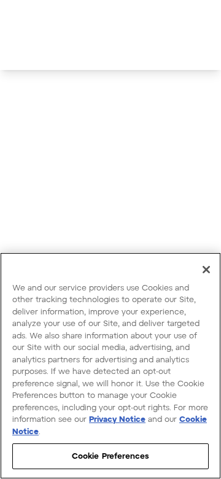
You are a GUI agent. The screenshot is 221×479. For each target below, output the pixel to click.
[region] (110, 365)
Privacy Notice (117, 419)
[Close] (206, 269)
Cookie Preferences (110, 456)
